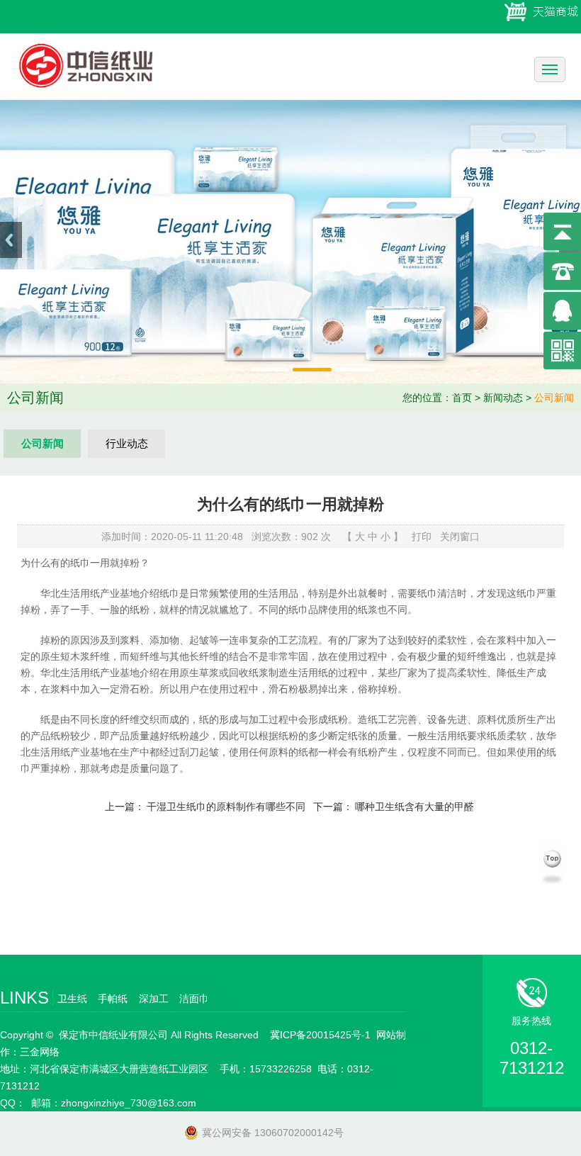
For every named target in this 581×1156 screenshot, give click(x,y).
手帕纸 (113, 998)
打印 (421, 536)
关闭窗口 (460, 536)
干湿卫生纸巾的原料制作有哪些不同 (226, 806)
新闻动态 (503, 397)
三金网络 (40, 1051)
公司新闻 (554, 397)
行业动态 (127, 443)
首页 (462, 397)
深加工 (154, 998)
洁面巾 (194, 998)
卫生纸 (72, 998)
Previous (11, 240)
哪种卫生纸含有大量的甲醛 (414, 806)
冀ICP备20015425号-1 (320, 1034)
